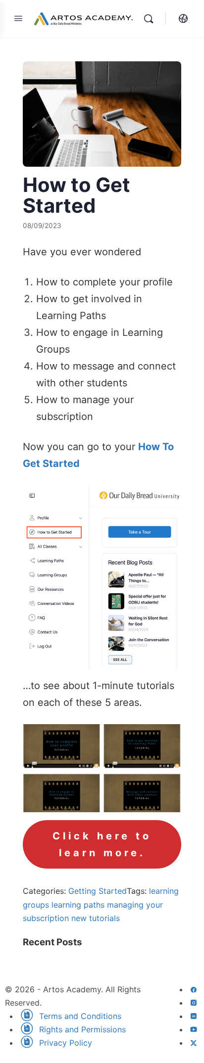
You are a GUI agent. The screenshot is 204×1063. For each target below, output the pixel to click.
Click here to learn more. (102, 844)
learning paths (77, 905)
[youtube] (193, 1029)
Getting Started (97, 891)
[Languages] (181, 19)
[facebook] (193, 989)
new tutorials (95, 918)
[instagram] (193, 1003)
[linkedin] (193, 1016)
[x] (193, 1043)
